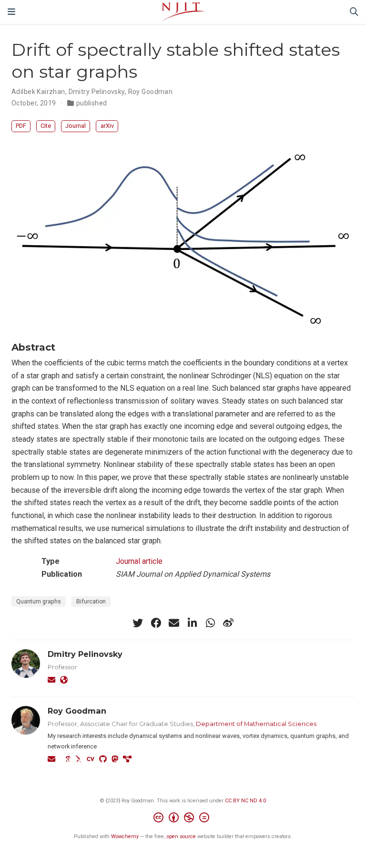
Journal (75, 125)
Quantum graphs (38, 601)
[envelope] (174, 623)
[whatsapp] (210, 623)
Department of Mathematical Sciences (256, 723)
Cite (46, 125)
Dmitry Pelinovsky (97, 91)
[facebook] (156, 623)
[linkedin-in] (192, 623)
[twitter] (138, 623)
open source (181, 836)
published (91, 103)
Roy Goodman (150, 91)
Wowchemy (125, 836)
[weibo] (228, 623)
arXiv (107, 125)
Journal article (139, 561)
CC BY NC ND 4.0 (245, 801)
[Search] (354, 12)
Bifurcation (91, 601)
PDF (21, 125)
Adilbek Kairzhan (38, 91)
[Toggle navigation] (11, 11)
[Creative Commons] (183, 819)
